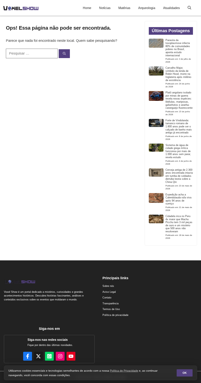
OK (185, 372)
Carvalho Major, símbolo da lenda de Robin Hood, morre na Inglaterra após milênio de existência (178, 73)
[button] (189, 8)
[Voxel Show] (21, 8)
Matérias (124, 8)
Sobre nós (108, 286)
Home (87, 8)
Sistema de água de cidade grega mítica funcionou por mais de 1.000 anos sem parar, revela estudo (178, 151)
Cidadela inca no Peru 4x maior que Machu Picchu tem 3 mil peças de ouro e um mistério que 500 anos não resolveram (178, 224)
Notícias (105, 8)
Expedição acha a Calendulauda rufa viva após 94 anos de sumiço (178, 199)
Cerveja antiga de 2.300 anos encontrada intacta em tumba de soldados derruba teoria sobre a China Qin (179, 175)
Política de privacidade (115, 315)
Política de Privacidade (124, 370)
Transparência (110, 303)
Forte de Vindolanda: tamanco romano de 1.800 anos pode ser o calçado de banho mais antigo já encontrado (178, 126)
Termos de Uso (111, 309)
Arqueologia (146, 8)
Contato (106, 297)
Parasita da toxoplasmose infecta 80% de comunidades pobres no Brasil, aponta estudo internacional (177, 48)
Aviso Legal (109, 291)
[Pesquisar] (64, 53)
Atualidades (171, 8)
